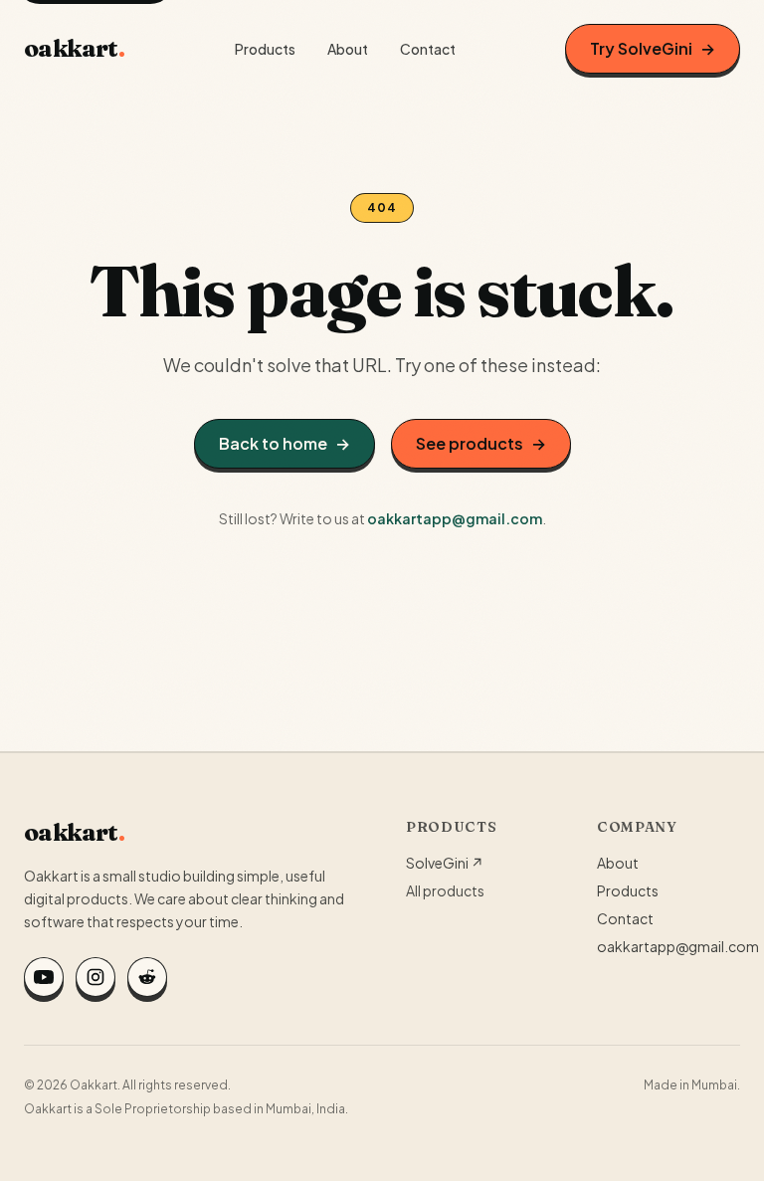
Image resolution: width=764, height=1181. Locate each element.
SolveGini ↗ (444, 863)
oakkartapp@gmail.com (454, 518)
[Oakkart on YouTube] (44, 977)
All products (445, 890)
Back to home (284, 443)
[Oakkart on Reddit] (147, 977)
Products (265, 49)
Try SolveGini (652, 48)
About (347, 49)
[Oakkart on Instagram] (95, 977)
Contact (428, 49)
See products (481, 443)
